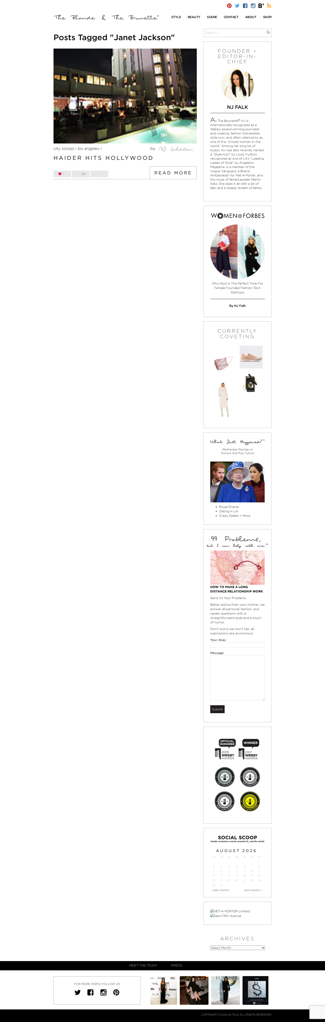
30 (213, 885)
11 (229, 871)
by (153, 148)
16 (214, 875)
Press (176, 965)
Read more (173, 172)
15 (259, 871)
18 (229, 875)
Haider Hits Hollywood (104, 158)
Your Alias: (218, 640)
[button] (176, 17)
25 (229, 880)
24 (221, 880)
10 (221, 871)
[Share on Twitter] (99, 174)
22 (259, 875)
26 (236, 880)
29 (259, 880)
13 (245, 871)
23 (213, 880)
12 (237, 871)
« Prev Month (220, 890)
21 (252, 875)
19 (237, 875)
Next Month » (253, 890)
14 (252, 871)
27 (244, 880)
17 (221, 875)
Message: (217, 653)
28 (252, 880)
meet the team (143, 965)
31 (221, 885)
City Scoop (64, 148)
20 (244, 875)
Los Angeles (88, 148)
